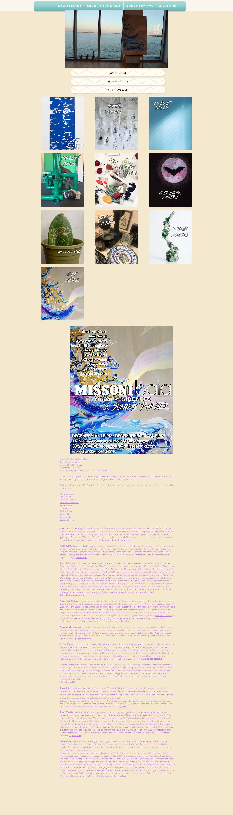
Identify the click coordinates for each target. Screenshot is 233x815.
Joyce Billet (65, 514)
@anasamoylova (83, 638)
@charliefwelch (67, 682)
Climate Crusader (163, 615)
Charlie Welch (66, 508)
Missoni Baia (82, 459)
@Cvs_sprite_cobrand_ (152, 658)
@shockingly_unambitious (72, 595)
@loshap (122, 776)
